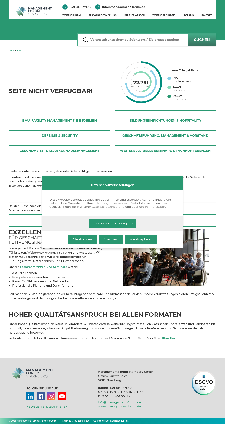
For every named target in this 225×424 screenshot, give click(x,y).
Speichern (111, 239)
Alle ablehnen (82, 239)
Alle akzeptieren (141, 239)
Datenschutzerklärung (108, 206)
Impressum (157, 206)
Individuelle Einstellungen (112, 223)
